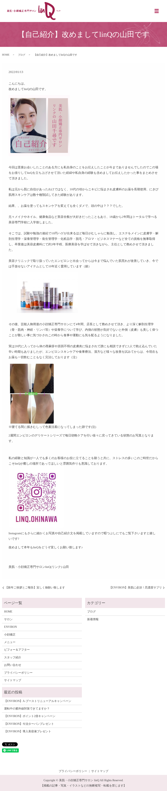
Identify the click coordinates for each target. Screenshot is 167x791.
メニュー (9, 642)
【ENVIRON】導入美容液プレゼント (27, 731)
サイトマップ (12, 680)
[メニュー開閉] (157, 11)
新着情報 (93, 619)
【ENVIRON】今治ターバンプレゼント (29, 723)
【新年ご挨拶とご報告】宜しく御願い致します (35, 587)
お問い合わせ (12, 665)
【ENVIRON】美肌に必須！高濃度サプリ (135, 587)
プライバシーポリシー (18, 672)
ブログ (21, 54)
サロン (8, 619)
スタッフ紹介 (12, 657)
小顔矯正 (9, 634)
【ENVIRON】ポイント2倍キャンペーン (29, 716)
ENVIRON (10, 626)
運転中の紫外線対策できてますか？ (27, 708)
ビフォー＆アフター (17, 649)
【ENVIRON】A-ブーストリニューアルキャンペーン (37, 701)
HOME (5, 54)
